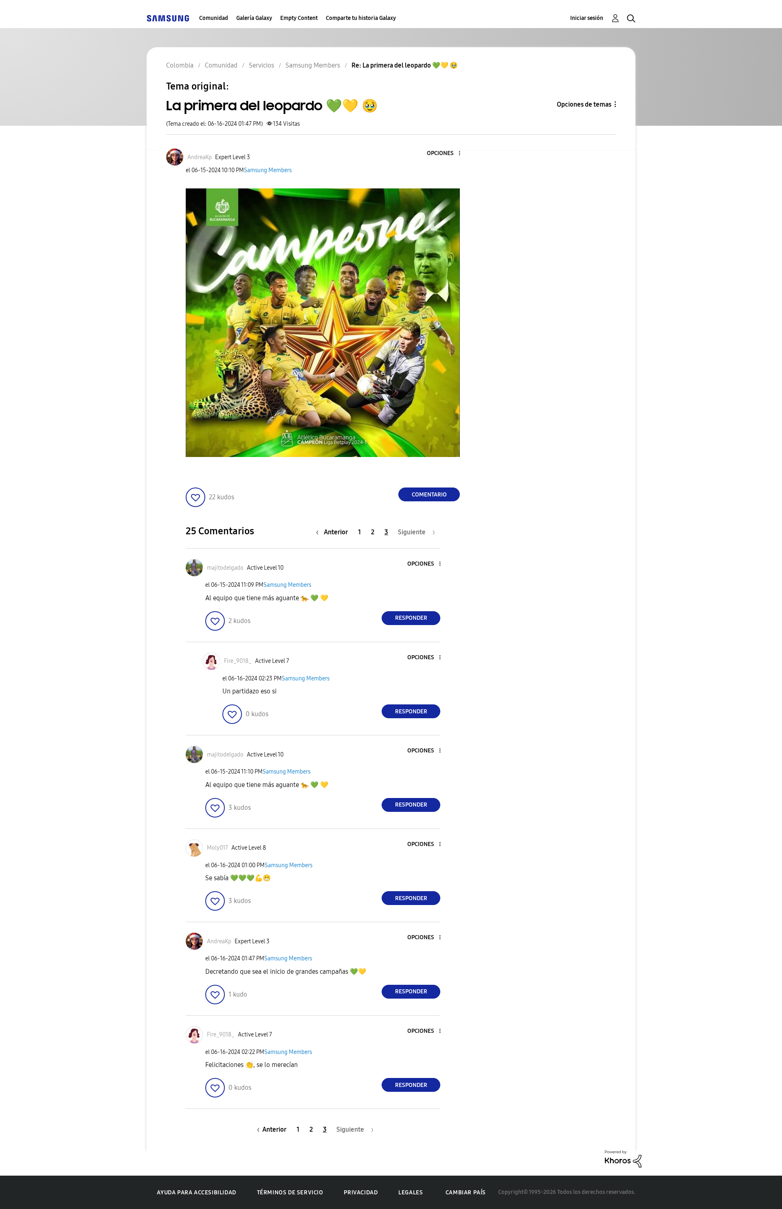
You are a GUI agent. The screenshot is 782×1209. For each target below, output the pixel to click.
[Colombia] (168, 18)
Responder (411, 617)
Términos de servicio (290, 1192)
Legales (410, 1192)
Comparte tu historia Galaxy (361, 18)
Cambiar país (466, 1192)
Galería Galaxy (254, 18)
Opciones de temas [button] (584, 104)
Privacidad (361, 1192)
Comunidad (213, 18)
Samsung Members (268, 170)
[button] (446, 153)
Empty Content (299, 18)
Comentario (429, 494)
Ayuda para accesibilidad (196, 1192)
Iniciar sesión (586, 18)
